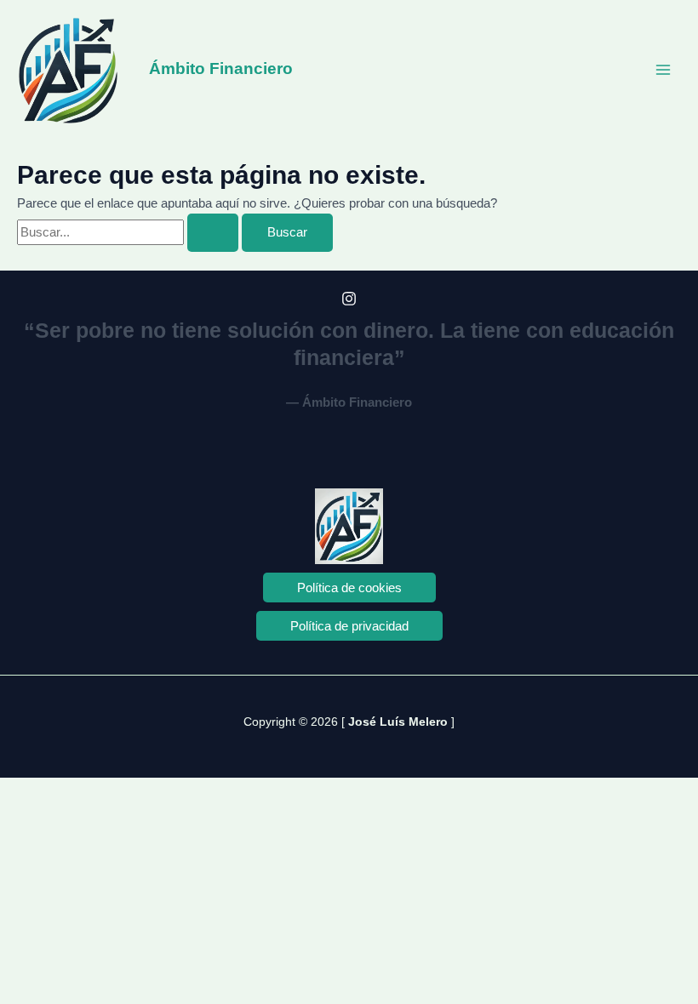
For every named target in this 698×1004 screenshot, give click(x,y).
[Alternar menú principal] (663, 70)
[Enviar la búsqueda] (212, 233)
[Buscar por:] (129, 232)
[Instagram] (349, 298)
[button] (349, 587)
